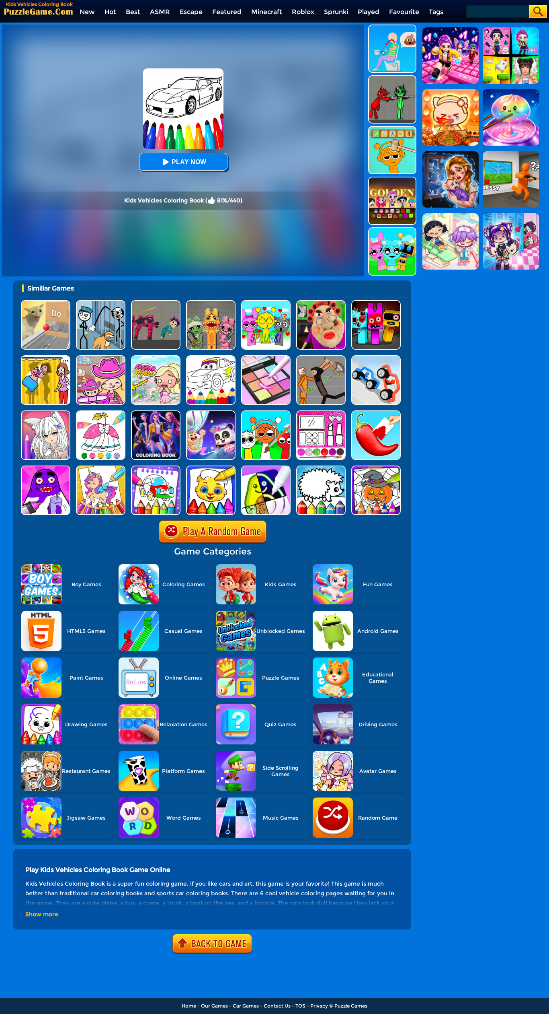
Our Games (214, 1006)
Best (133, 12)
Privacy (319, 1006)
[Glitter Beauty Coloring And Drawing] (321, 413)
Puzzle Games (350, 1006)
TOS (300, 1006)
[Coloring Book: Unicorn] (100, 469)
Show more (41, 914)
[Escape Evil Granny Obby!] (321, 303)
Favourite (404, 12)
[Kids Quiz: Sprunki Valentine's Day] (266, 303)
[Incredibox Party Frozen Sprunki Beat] (392, 230)
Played (368, 12)
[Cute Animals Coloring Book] (321, 469)
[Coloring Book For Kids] (211, 469)
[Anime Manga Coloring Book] (45, 413)
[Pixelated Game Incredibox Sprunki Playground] (392, 78)
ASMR (160, 12)
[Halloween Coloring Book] (376, 469)
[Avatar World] (100, 358)
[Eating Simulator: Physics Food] (392, 28)
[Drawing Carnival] (266, 469)
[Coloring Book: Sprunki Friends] (266, 413)
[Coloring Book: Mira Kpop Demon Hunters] (155, 413)
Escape (191, 12)
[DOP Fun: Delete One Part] (45, 358)
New (87, 12)
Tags (436, 12)
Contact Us (277, 1006)
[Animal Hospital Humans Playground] (211, 303)
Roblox (303, 12)
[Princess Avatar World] (155, 358)
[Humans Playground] (321, 358)
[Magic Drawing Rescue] (211, 413)
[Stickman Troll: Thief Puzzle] (100, 303)
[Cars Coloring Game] (211, 358)
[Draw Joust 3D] (376, 358)
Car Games (246, 1006)
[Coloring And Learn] (155, 469)
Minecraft (266, 12)
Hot (110, 12)
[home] (38, 11)
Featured (227, 12)
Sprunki (336, 12)
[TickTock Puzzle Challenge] (45, 303)
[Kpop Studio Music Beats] (392, 180)
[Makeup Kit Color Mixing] (266, 358)
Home (189, 1006)
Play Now (189, 162)
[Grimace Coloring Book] (45, 469)
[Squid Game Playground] (155, 303)
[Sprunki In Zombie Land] (376, 303)
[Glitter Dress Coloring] (100, 413)
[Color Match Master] (376, 413)
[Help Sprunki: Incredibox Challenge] (392, 129)
